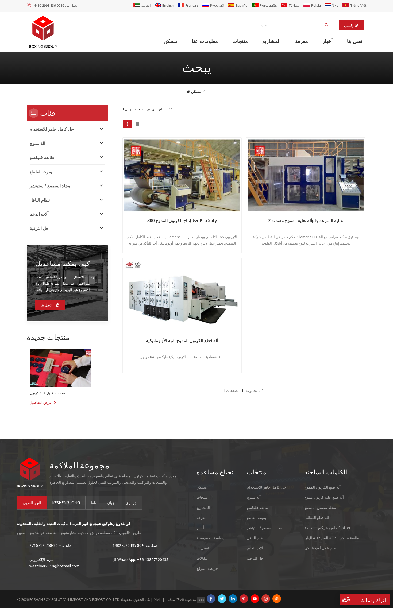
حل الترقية (39, 228)
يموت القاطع (41, 172)
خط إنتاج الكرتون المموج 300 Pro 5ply (182, 220)
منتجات (240, 41)
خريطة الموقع (207, 568)
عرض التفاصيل (41, 402)
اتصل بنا (355, 41)
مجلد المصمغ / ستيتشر (50, 186)
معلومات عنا (205, 41)
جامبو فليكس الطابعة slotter (327, 527)
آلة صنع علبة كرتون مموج (324, 497)
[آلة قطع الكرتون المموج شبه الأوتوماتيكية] (182, 295)
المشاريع (271, 41)
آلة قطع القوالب (316, 517)
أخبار (327, 41)
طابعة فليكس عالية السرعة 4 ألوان (331, 537)
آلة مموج (37, 143)
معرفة (301, 41)
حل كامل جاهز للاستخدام (52, 129)
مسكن (171, 41)
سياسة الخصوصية (210, 537)
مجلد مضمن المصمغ (320, 507)
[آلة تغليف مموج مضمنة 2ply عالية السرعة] (306, 175)
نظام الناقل (40, 200)
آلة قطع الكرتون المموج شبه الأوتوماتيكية (182, 340)
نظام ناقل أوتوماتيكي (320, 548)
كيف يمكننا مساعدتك (62, 263)
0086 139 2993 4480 (49, 5)
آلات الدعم (39, 214)
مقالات (201, 558)
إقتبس (348, 25)
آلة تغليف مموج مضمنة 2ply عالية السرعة (305, 220)
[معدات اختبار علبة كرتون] (60, 368)
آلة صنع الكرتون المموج (322, 487)
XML (157, 599)
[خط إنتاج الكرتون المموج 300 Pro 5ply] (182, 175)
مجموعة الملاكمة (79, 465)
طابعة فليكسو (42, 157)
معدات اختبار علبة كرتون (47, 392)
